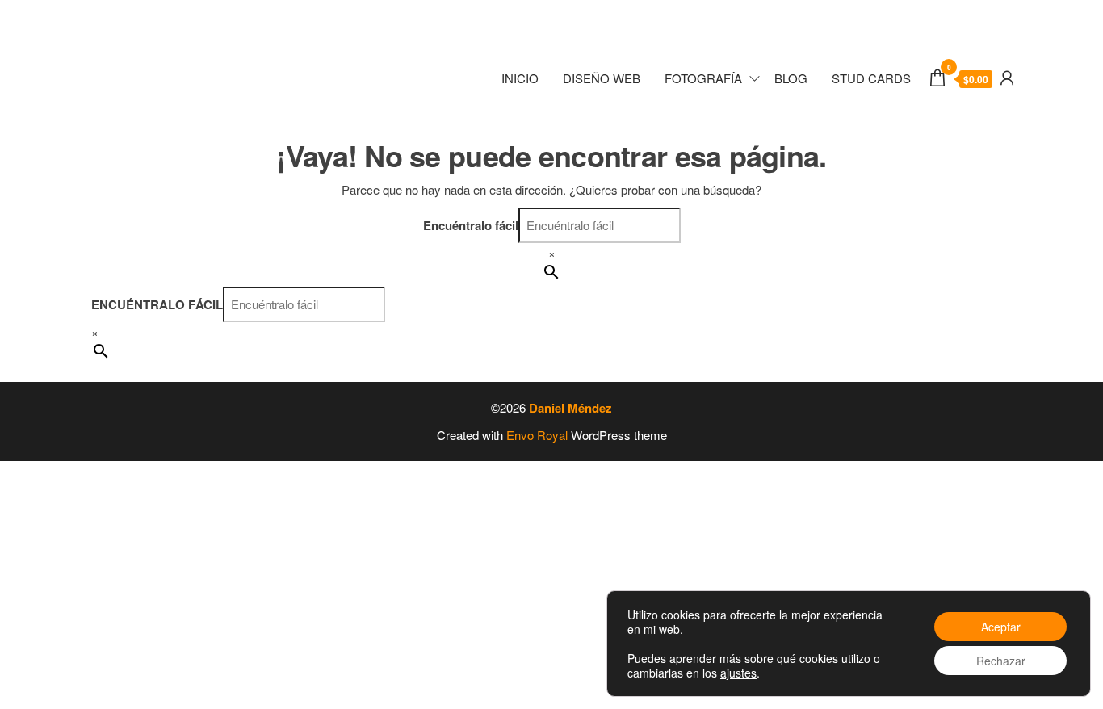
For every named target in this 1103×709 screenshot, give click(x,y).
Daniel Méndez (570, 408)
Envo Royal (537, 434)
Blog (790, 77)
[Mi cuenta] (1006, 76)
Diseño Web (601, 77)
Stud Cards (871, 77)
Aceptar (1001, 627)
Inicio (520, 77)
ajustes (738, 672)
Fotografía (703, 77)
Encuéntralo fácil (470, 225)
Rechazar (1000, 660)
